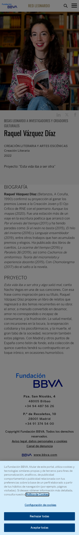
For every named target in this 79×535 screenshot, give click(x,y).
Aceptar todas (39, 527)
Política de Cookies (37, 494)
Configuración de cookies (40, 505)
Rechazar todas (39, 516)
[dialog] (39, 498)
